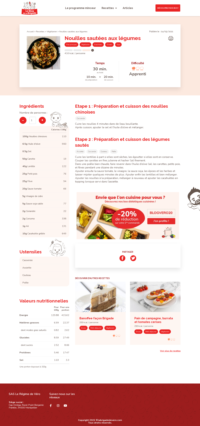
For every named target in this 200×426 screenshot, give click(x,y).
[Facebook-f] (52, 407)
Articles (128, 8)
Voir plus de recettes (170, 351)
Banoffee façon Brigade (97, 318)
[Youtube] (67, 407)
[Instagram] (60, 407)
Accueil (30, 31)
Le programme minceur (80, 8)
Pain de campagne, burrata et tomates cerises (153, 320)
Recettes (108, 8)
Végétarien (52, 31)
